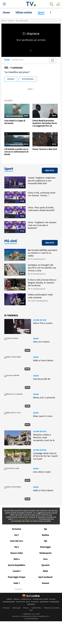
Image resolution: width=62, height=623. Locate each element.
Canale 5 (17, 571)
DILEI (28, 602)
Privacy (26, 608)
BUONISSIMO (54, 602)
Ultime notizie (24, 12)
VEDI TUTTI (49, 170)
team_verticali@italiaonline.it (26, 519)
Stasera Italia (16, 553)
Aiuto (31, 610)
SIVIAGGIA (35, 602)
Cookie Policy (36, 608)
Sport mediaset (45, 577)
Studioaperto (45, 553)
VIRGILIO (16, 599)
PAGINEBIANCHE (9, 602)
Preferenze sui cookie (51, 608)
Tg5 (45, 541)
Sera (45, 559)
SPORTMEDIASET (28, 79)
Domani (45, 583)
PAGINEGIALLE (26, 599)
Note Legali (16, 608)
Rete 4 (17, 559)
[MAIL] (58, 4)
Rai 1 (16, 535)
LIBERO (9, 599)
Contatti (18, 589)
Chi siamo (6, 608)
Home (6, 12)
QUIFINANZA (44, 602)
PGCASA (52, 599)
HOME (3, 21)
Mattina (45, 535)
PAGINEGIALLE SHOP (40, 599)
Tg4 (45, 529)
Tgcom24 (45, 565)
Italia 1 (17, 583)
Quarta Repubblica (16, 565)
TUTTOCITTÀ (20, 602)
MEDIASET (10, 79)
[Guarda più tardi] (52, 60)
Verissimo (16, 529)
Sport (41, 12)
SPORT (11, 21)
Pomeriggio (45, 547)
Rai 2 (16, 547)
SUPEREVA (31, 604)
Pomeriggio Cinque (16, 577)
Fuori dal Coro (16, 541)
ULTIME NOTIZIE (39, 320)
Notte (45, 571)
